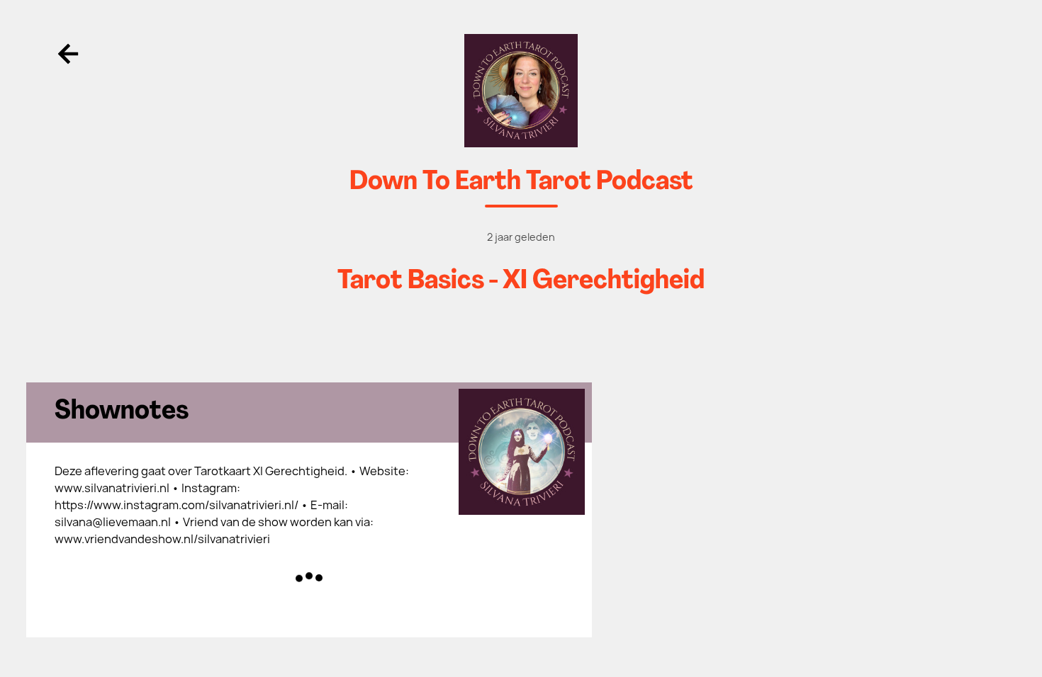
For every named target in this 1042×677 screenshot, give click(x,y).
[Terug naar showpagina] (521, 90)
